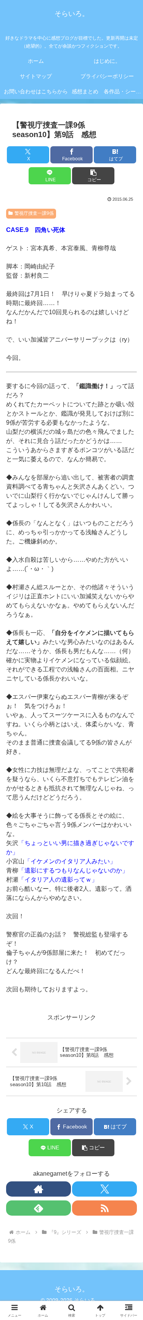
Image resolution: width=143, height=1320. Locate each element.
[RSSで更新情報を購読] (104, 1208)
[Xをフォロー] (104, 1189)
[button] (93, 175)
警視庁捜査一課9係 (34, 213)
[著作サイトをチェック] (38, 1189)
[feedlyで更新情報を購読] (38, 1208)
